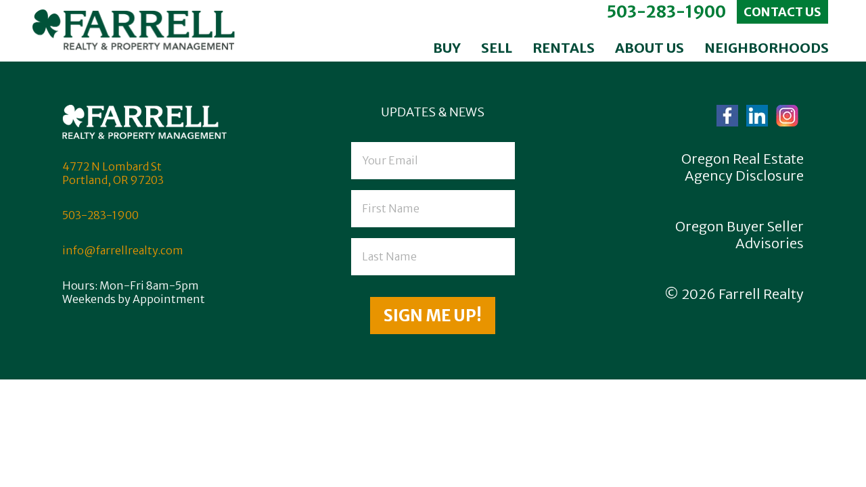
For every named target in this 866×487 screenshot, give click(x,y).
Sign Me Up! (433, 315)
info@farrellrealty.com (122, 250)
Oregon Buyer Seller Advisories (739, 235)
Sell (496, 47)
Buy (447, 47)
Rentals (563, 47)
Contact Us (782, 12)
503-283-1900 (666, 11)
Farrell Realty (761, 293)
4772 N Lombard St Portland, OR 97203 (113, 173)
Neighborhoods (766, 47)
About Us (649, 47)
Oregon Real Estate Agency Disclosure (742, 167)
